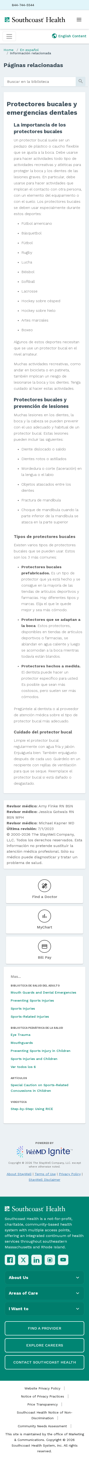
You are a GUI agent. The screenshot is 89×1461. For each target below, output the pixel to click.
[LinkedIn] (36, 1260)
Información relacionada (30, 53)
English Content (72, 36)
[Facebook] (10, 1260)
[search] (40, 82)
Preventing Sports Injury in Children (40, 1051)
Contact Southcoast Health (44, 1362)
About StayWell (19, 1174)
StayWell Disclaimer (44, 1180)
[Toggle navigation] (9, 36)
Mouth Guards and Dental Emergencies (43, 992)
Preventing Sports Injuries (32, 1000)
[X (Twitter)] (23, 1260)
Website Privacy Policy (42, 1388)
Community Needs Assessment (42, 1426)
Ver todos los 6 (23, 1067)
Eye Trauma (20, 1035)
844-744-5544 (23, 5)
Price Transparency (42, 1404)
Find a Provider (44, 1328)
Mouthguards (22, 1043)
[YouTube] (63, 1260)
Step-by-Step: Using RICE (32, 1109)
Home (9, 50)
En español (29, 50)
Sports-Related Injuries (30, 1016)
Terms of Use (45, 1174)
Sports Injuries (23, 1008)
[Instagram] (50, 1260)
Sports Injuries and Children (34, 1059)
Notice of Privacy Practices (42, 1396)
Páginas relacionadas (33, 65)
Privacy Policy (70, 1174)
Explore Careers (44, 1345)
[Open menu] (79, 19)
